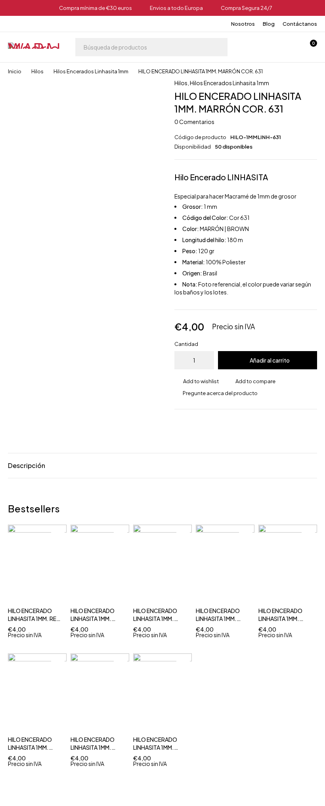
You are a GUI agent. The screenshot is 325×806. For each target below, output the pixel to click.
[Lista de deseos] (288, 47)
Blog (269, 24)
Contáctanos (300, 24)
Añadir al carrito (270, 360)
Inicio (14, 71)
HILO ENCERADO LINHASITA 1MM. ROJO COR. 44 (155, 747)
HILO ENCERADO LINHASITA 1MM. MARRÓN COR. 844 (33, 747)
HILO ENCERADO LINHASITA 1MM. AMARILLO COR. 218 (159, 618)
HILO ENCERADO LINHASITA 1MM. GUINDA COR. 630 (220, 618)
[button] (58, 549)
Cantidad (186, 344)
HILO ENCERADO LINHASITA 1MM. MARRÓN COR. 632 (283, 618)
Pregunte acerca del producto (220, 393)
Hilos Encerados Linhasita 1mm (91, 71)
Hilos (37, 71)
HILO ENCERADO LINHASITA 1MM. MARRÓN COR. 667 (96, 618)
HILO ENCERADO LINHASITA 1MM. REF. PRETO (34, 618)
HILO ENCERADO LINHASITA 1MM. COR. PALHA (93, 747)
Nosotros (243, 24)
